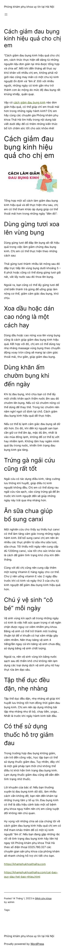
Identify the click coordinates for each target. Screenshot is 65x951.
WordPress (37, 944)
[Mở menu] (6, 14)
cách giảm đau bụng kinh (30, 102)
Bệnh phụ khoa (43, 898)
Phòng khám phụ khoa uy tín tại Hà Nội (29, 6)
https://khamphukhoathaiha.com (25, 864)
